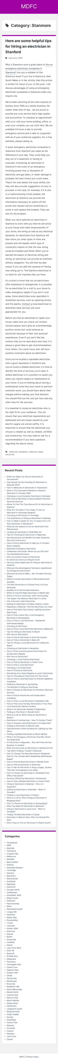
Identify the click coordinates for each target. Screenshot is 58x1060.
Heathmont (11, 1006)
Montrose (11, 931)
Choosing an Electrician (17, 626)
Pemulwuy (11, 962)
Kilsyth (10, 945)
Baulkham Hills (13, 986)
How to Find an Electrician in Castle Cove (25, 662)
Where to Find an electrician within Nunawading (27, 596)
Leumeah (11, 926)
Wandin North (12, 992)
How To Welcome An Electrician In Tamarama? (27, 488)
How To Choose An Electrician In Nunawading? (27, 803)
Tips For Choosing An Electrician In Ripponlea (26, 535)
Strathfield (11, 1020)
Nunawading (12, 920)
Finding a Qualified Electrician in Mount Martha (27, 734)
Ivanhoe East (12, 995)
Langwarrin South (14, 1009)
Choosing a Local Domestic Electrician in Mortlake (28, 496)
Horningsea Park (14, 964)
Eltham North (12, 1003)
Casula (10, 1039)
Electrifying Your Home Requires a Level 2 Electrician (30, 673)
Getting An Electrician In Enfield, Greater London (28, 604)
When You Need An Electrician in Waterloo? (25, 806)
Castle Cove (12, 967)
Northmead (11, 981)
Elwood (10, 934)
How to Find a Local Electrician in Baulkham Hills (28, 701)
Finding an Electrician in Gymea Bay (22, 684)
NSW (20, 58)
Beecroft (10, 953)
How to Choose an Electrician (19, 670)
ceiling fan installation (18, 452)
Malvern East (12, 998)
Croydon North (13, 890)
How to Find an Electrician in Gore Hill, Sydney (27, 637)
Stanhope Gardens (15, 867)
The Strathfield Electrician (18, 554)
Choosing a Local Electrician (19, 668)
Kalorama (11, 914)
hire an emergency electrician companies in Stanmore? (29, 68)
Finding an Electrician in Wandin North (23, 712)
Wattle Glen (12, 917)
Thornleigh (11, 870)
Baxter (9, 937)
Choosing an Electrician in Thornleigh (23, 515)
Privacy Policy (32, 1057)
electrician (9, 454)
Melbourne (11, 856)
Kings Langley (13, 1014)
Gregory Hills (12, 973)
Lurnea (10, 923)
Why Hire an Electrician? (17, 634)
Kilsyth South (12, 898)
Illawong (10, 873)
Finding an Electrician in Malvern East (23, 726)
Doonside (11, 1028)
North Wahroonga (14, 989)
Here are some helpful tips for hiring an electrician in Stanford (28, 46)
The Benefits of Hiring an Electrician (22, 687)
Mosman (10, 1025)
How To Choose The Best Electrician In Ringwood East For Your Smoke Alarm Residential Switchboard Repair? (29, 756)
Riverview (11, 984)
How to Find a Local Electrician (20, 665)
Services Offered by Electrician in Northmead (26, 778)
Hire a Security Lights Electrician (21, 601)
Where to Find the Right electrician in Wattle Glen (28, 593)
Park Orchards (13, 903)
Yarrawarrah (12, 843)
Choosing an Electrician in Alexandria (23, 648)
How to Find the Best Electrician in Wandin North (28, 762)
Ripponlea (11, 884)
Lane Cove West (14, 948)
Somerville (11, 939)
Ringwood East (13, 1011)
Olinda (9, 975)
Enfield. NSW (12, 928)
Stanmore (13, 58)
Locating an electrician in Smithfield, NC (24, 532)
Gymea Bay (12, 978)
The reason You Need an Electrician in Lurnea (26, 598)
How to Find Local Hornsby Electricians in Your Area (29, 704)
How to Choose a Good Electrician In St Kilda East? (29, 723)
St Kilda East (12, 956)
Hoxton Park (12, 1022)
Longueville (12, 912)
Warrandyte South (15, 909)
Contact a (27, 304)
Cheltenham (12, 892)
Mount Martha (13, 1000)
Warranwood (12, 878)
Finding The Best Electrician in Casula (23, 814)
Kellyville (10, 848)
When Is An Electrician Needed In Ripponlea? (26, 709)
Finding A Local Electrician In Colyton (23, 795)
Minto (9, 906)
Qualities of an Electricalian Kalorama (23, 590)
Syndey (10, 1017)
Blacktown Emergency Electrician (21, 549)
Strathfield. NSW (14, 895)
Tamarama (11, 851)
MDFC (29, 6)
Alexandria (11, 959)
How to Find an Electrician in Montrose (23, 765)
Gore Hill (10, 950)
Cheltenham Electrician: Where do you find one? (28, 551)
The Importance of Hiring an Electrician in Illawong (28, 518)
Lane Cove (11, 1036)
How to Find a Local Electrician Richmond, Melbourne (30, 629)
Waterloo (10, 1034)
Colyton (10, 1031)
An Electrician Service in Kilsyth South (23, 560)
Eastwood (11, 887)
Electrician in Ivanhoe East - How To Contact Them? (29, 720)
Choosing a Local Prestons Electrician (23, 659)
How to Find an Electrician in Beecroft (23, 640)
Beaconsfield (12, 862)
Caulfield (10, 942)
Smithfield (11, 881)
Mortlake (10, 859)
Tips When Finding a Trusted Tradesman (24, 751)
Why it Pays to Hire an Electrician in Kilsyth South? (29, 823)
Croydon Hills (12, 854)
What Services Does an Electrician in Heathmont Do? (30, 748)
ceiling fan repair (36, 452)
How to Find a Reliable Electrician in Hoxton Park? (28, 781)
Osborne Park (12, 970)
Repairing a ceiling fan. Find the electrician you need (29, 607)
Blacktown (11, 876)
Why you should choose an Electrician (23, 557)
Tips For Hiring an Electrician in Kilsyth (23, 632)
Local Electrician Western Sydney (21, 706)
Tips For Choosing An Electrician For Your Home (27, 676)
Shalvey (10, 865)
